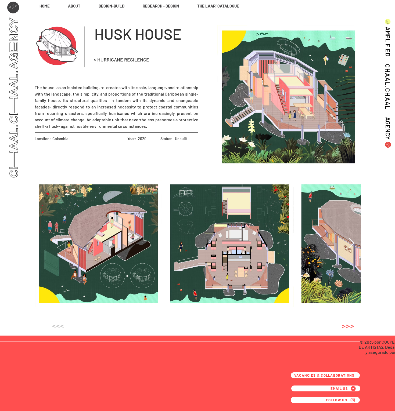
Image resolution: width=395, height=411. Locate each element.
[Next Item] (352, 243)
